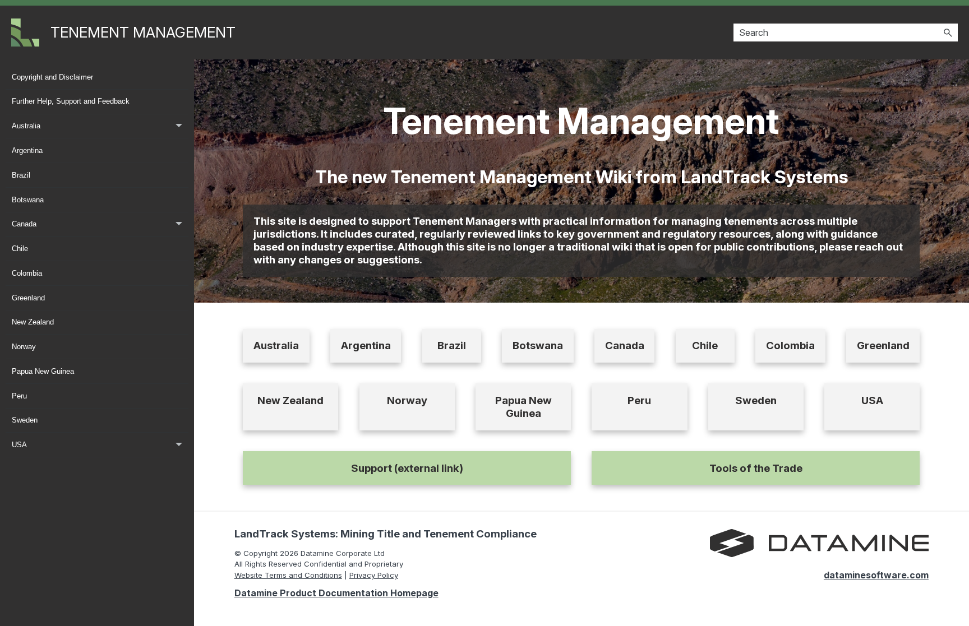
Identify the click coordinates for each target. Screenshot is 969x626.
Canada (24, 224)
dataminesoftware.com (876, 575)
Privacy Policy (373, 575)
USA (19, 444)
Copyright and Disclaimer (52, 77)
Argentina (27, 150)
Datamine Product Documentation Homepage (336, 593)
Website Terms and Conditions (288, 575)
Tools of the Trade (755, 468)
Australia (26, 126)
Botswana (28, 200)
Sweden (25, 420)
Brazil (21, 175)
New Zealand (33, 322)
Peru (19, 396)
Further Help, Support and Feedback (71, 101)
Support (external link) (407, 468)
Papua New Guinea (43, 371)
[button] (948, 32)
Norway (24, 346)
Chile (20, 248)
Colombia (27, 273)
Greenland (28, 298)
